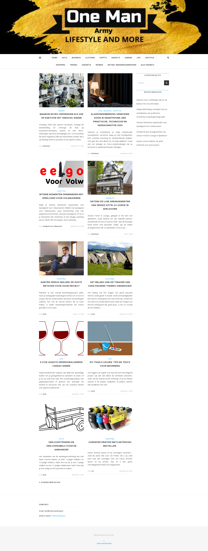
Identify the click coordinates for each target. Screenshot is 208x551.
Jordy (44, 314)
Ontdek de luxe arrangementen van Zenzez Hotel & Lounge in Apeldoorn (110, 205)
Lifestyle (149, 57)
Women (99, 65)
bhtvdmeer (46, 146)
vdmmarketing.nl (58, 515)
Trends (73, 65)
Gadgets (115, 57)
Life (138, 57)
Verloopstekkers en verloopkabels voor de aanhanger (61, 446)
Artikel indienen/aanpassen (122, 65)
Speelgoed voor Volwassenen (52, 226)
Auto (64, 57)
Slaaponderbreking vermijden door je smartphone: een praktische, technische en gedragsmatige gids (151, 113)
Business (76, 57)
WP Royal (110, 535)
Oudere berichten (50, 482)
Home (54, 57)
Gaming (128, 57)
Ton (92, 471)
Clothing (90, 57)
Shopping (60, 65)
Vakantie (86, 65)
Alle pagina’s (147, 65)
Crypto (103, 57)
